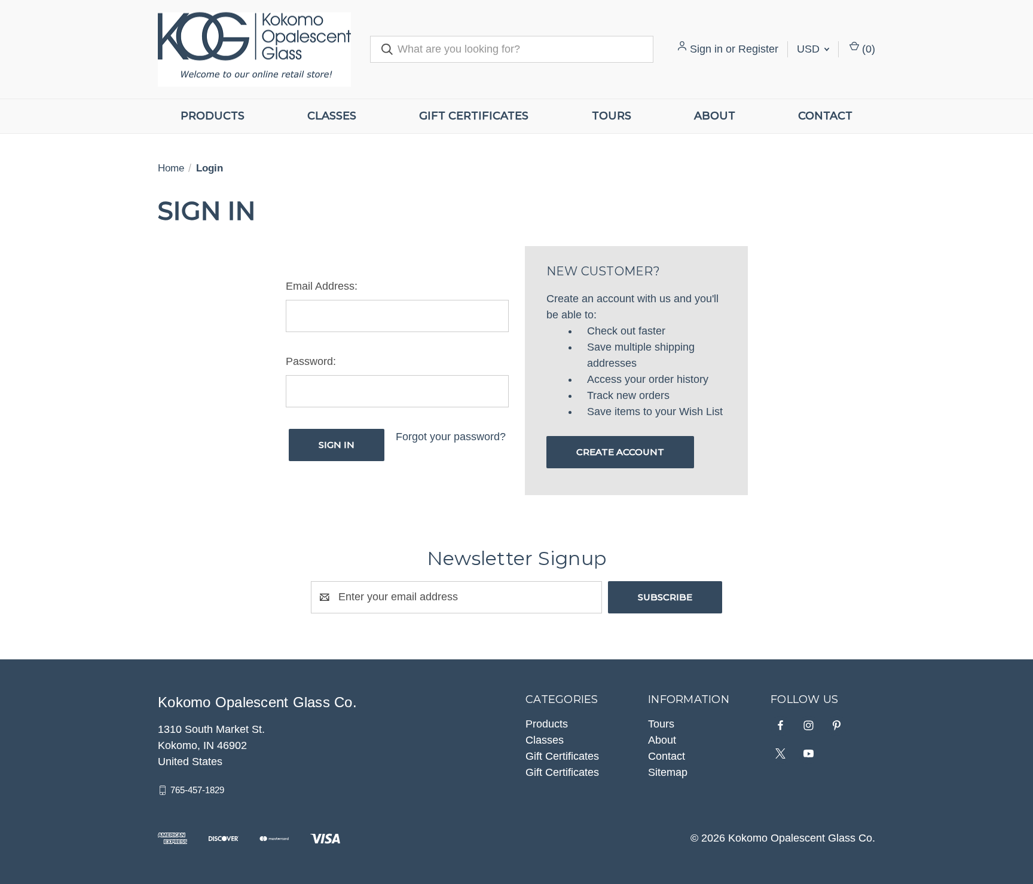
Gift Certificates (473, 115)
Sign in (706, 49)
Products (213, 115)
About (714, 115)
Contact (825, 115)
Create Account (620, 452)
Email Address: (321, 286)
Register (758, 49)
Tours (611, 115)
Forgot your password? (451, 437)
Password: (311, 361)
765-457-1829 (197, 790)
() (867, 49)
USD (810, 49)
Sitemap (667, 772)
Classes (331, 115)
